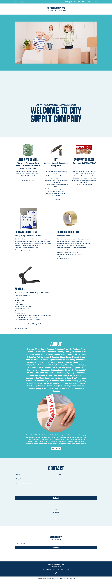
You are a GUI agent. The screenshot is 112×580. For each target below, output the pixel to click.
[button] (96, 1)
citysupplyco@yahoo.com (72, 2)
